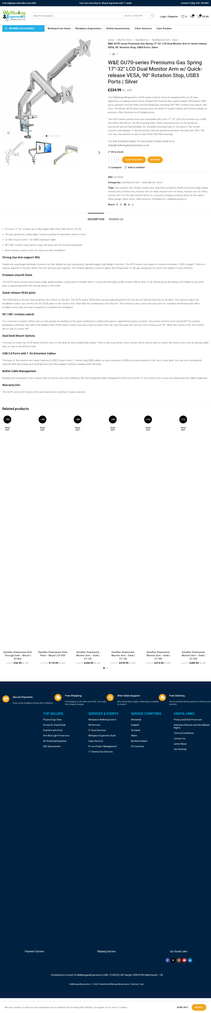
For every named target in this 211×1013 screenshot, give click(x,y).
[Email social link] (125, 204)
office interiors (143, 199)
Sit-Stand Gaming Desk (54, 741)
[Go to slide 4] (56, 136)
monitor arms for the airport (189, 195)
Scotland (135, 730)
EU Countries (137, 746)
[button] (6, 153)
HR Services (94, 725)
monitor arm (128, 191)
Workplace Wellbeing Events (102, 719)
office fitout (128, 199)
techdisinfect (159, 199)
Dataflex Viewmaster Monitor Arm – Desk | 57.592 (193, 655)
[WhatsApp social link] (133, 204)
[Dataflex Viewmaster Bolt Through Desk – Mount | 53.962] (17, 531)
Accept (199, 1007)
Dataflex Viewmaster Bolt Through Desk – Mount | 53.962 (17, 655)
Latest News (180, 744)
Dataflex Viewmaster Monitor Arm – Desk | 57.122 (87, 655)
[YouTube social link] (184, 960)
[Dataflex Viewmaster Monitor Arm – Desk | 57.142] (123, 531)
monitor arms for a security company (153, 195)
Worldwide (136, 719)
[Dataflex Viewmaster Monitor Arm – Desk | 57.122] (88, 531)
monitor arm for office (195, 191)
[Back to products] (113, 54)
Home (111, 39)
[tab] (96, 218)
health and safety (186, 187)
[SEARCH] (152, 16)
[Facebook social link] (117, 204)
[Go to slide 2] (49, 136)
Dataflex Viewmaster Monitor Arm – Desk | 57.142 (123, 655)
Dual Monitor (142, 39)
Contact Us (179, 738)
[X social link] (121, 204)
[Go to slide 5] (59, 136)
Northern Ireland (139, 741)
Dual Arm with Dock (52, 730)
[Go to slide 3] (53, 136)
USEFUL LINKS (184, 714)
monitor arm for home (171, 191)
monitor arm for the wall (120, 195)
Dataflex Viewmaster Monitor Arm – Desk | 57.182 (158, 655)
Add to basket (134, 159)
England (135, 725)
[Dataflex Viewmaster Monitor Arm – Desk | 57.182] (158, 531)
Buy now (155, 160)
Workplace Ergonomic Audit (102, 735)
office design (114, 199)
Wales (134, 735)
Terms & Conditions (184, 733)
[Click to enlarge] (8, 133)
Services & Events (103, 714)
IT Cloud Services (97, 730)
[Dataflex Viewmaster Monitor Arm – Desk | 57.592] (193, 531)
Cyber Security (95, 741)
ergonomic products (165, 187)
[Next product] (117, 54)
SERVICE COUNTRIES (146, 714)
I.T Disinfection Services (100, 751)
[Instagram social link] (178, 960)
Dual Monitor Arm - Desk (164, 39)
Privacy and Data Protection (188, 719)
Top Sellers (53, 714)
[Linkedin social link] (129, 204)
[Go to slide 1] (46, 136)
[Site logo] (14, 15)
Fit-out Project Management (102, 746)
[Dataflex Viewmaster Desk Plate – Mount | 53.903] (52, 531)
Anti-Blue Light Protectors (56, 735)
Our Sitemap (180, 749)
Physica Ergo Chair (52, 719)
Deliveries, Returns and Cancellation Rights (192, 726)
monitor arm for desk (147, 191)
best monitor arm (124, 187)
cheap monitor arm (144, 187)
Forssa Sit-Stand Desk (54, 725)
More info (183, 1007)
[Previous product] (110, 54)
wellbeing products (176, 199)
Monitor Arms (125, 39)
